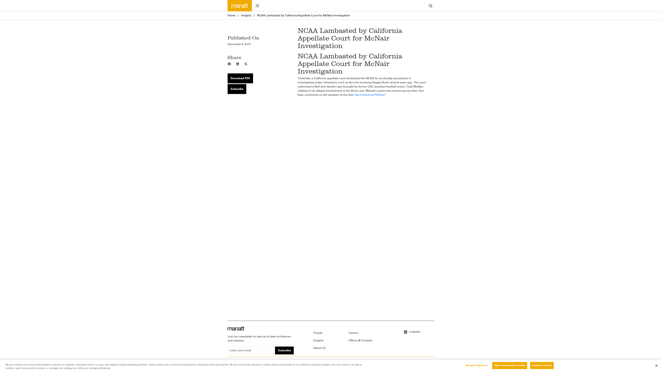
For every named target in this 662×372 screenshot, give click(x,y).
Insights (246, 15)
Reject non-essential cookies (509, 365)
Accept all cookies (542, 365)
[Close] (656, 365)
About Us (319, 348)
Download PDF (240, 78)
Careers (354, 332)
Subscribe (236, 89)
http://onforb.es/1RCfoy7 (370, 94)
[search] (430, 5)
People (317, 332)
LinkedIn (414, 331)
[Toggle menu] (257, 6)
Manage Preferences (476, 365)
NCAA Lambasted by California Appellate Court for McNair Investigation (303, 15)
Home (231, 15)
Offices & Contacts (360, 340)
